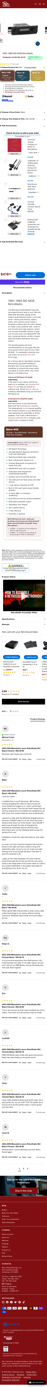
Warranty (5, 1240)
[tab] (37, 719)
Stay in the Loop (23, 1191)
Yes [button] (20, 759)
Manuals (5, 624)
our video (32, 389)
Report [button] (24, 759)
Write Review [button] (23, 701)
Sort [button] (4, 711)
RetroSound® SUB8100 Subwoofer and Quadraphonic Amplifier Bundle (34, 224)
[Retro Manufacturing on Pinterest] (19, 1302)
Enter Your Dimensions (10, 1219)
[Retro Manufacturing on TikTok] (23, 1302)
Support (5, 1247)
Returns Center (7, 1234)
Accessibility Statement (11, 1380)
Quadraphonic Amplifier (18, 399)
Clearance (5, 1216)
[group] (23, 691)
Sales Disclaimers (8, 1222)
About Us (5, 1237)
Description (7, 293)
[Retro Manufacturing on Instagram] (3, 1302)
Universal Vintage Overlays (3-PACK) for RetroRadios (32, 144)
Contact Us (6, 1250)
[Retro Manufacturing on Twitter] (15, 1302)
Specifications (8, 619)
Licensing (27, 1377)
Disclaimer (21, 1375)
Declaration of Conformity (11, 1377)
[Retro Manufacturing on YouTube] (11, 1302)
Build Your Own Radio (10, 1213)
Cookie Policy (32, 1375)
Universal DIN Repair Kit (17, 377)
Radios (4, 1210)
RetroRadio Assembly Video (15, 92)
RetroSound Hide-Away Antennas (32, 186)
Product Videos (8, 577)
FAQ (3, 1253)
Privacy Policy (31, 1372)
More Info (14, 154)
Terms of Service (8, 1375)
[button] (11, 673)
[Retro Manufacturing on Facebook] (7, 1302)
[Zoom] (37, 44)
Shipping (5, 1244)
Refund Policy (7, 1256)
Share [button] (29, 759)
